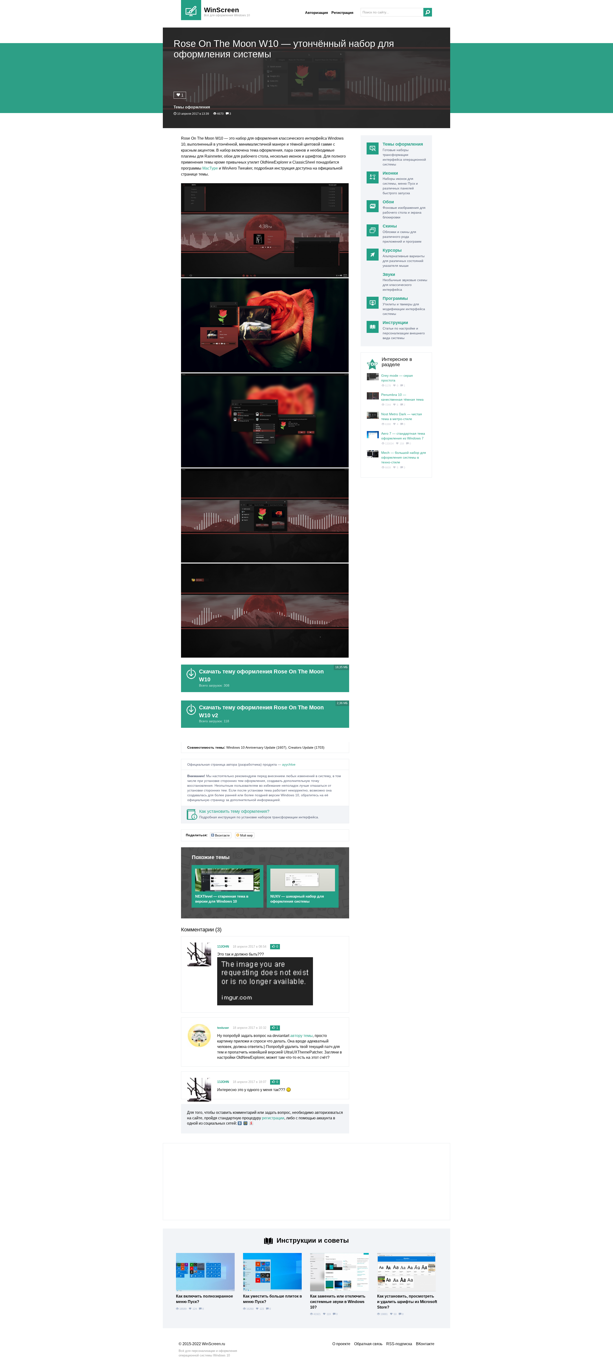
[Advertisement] (306, 1181)
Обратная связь (368, 1344)
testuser (223, 1028)
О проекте (341, 1344)
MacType (210, 168)
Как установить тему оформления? (234, 811)
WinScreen (221, 10)
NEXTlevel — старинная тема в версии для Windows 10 (221, 898)
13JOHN (223, 946)
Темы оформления (192, 107)
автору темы (301, 1036)
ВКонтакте (425, 1344)
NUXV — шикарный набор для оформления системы (297, 898)
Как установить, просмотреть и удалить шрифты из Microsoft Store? (407, 1301)
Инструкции (395, 322)
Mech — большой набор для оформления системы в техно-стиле (403, 457)
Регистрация (342, 13)
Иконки (390, 173)
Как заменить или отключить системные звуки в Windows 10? (337, 1301)
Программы (395, 298)
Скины (390, 226)
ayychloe (288, 764)
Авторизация (316, 13)
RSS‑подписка (399, 1344)
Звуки (389, 274)
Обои (388, 201)
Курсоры (392, 250)
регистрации (273, 1118)
